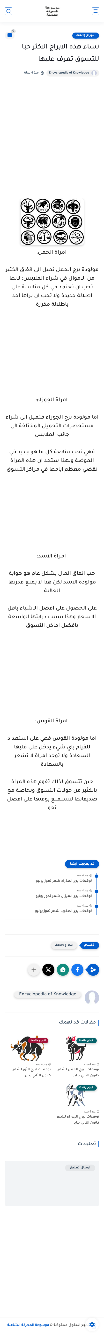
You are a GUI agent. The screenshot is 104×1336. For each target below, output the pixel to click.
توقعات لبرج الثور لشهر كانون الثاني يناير (32, 1073)
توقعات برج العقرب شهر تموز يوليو (63, 911)
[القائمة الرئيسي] (95, 11)
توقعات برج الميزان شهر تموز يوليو (64, 896)
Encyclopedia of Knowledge (69, 73)
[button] (77, 970)
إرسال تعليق (80, 1168)
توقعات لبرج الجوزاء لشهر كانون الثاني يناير (78, 1120)
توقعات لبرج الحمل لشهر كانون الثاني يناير (78, 1073)
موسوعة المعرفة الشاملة (28, 1325)
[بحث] (8, 11)
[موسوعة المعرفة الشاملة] (52, 11)
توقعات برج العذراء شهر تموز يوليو (64, 881)
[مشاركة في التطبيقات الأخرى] (34, 970)
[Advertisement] (52, 148)
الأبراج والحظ (86, 35)
